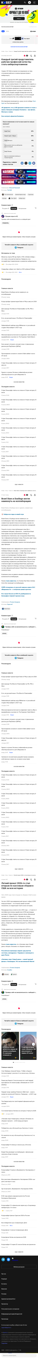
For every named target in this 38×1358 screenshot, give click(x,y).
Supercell (9, 604)
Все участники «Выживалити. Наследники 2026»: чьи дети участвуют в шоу (18, 1180)
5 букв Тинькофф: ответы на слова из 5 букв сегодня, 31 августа (18, 364)
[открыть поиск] (25, 2)
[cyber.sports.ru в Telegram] (3, 1260)
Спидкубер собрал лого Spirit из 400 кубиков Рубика (18, 269)
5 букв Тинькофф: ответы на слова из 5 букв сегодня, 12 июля (18, 391)
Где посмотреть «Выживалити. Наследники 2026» (17, 1189)
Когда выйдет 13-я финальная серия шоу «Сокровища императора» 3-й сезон (18, 1206)
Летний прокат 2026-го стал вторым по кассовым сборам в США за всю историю (25, 875)
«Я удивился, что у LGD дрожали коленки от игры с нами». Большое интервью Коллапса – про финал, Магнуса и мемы (19, 110)
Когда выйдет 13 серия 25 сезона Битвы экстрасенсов (18, 1244)
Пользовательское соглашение (10, 1309)
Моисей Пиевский (14, 188)
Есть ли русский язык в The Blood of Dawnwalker (16, 318)
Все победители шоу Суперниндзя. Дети (14, 1223)
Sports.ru (5, 1332)
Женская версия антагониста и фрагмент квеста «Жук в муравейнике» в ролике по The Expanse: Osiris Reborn (19, 336)
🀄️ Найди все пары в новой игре (12, 514)
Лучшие (13, 208)
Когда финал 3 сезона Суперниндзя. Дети (14, 1230)
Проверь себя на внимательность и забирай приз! (21, 627)
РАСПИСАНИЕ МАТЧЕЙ (7, 26)
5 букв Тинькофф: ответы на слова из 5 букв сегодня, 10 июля (18, 401)
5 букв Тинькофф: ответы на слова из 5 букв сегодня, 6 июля (18, 429)
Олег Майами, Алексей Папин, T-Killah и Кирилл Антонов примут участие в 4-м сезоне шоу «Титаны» (18, 1072)
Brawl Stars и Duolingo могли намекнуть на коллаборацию (14, 293)
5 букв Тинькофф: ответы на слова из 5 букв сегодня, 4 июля (18, 448)
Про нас (3, 1274)
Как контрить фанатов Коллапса (12, 116)
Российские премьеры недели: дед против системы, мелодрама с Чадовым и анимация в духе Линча (17, 953)
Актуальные (22, 208)
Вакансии (4, 1289)
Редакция (4, 1279)
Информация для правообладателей (11, 1314)
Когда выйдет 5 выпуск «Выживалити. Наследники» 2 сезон (18, 1171)
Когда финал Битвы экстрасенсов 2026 (13, 1237)
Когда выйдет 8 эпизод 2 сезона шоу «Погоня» (16, 1145)
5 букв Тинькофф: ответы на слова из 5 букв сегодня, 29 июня (19, 457)
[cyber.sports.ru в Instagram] (14, 1260)
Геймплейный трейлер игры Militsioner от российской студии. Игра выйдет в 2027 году (18, 326)
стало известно (10, 581)
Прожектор (4, 1304)
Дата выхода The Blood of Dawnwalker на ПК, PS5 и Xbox (17, 310)
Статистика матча (18, 42)
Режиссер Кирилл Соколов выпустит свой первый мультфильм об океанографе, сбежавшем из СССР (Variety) (17, 1082)
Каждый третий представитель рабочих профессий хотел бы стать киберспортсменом (25, 51)
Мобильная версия (19, 1267)
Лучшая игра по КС (11, 216)
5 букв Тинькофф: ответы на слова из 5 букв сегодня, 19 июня (18, 476)
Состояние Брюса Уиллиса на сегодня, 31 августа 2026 (18, 1111)
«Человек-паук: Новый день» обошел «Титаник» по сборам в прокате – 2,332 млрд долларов (17, 1120)
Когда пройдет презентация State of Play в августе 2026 (19, 301)
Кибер (2, 51)
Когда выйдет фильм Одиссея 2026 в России (15, 1215)
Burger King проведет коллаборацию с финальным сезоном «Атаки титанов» (17, 1153)
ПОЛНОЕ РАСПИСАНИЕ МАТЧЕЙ (19, 46)
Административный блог (8, 1299)
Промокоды (4, 1319)
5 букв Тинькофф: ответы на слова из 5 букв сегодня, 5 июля (18, 438)
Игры (6, 51)
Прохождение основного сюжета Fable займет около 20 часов (18, 355)
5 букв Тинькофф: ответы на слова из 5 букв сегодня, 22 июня (18, 466)
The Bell (9, 190)
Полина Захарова (15, 602)
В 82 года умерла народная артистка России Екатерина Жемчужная (15, 1197)
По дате (4, 208)
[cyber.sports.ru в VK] (9, 1260)
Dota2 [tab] (7, 31)
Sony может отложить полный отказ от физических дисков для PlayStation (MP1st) (17, 345)
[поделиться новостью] (35, 55)
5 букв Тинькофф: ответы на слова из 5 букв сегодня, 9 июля (18, 410)
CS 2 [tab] (3, 31)
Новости (11, 51)
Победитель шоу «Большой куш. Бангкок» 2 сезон (17, 1128)
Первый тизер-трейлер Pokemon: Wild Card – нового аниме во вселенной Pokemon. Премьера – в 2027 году (18, 1093)
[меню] (34, 2)
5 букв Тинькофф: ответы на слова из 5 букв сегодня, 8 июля (18, 419)
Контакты (4, 1284)
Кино (6, 875)
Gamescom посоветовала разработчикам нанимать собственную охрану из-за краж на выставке (17, 758)
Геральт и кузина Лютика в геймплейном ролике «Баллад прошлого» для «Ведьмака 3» (16, 373)
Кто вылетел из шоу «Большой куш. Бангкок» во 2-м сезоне (18, 1136)
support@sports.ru (6, 1327)
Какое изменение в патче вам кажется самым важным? (18, 123)
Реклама (3, 1294)
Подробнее (4, 1343)
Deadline (9, 970)
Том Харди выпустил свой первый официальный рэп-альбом (18, 1102)
